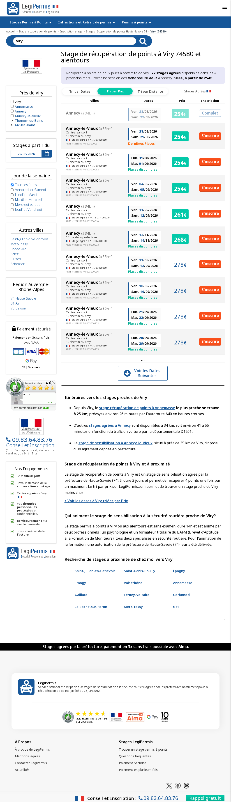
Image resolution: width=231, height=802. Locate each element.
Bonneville (18, 249)
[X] (169, 785)
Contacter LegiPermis (31, 763)
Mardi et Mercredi (28, 199)
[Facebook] (178, 785)
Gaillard (81, 594)
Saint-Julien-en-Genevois (95, 570)
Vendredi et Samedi (30, 189)
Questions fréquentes (135, 756)
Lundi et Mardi (26, 194)
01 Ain (15, 303)
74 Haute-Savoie (23, 298)
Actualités (22, 770)
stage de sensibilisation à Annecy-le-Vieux (115, 442)
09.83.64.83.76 (32, 439)
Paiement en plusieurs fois (138, 770)
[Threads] (186, 785)
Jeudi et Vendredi (28, 209)
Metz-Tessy (133, 606)
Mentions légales (27, 756)
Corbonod (181, 594)
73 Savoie (18, 308)
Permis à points (135, 22)
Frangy (80, 582)
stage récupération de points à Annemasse (137, 407)
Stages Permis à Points (29, 22)
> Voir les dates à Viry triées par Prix (96, 500)
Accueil (10, 31)
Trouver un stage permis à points (143, 749)
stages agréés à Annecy (110, 425)
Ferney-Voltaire (136, 594)
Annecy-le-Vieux (28, 116)
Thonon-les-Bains (29, 120)
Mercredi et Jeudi (28, 204)
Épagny (179, 570)
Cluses (16, 259)
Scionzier (18, 263)
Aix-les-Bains (25, 125)
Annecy (20, 111)
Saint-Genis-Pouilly (139, 570)
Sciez (14, 254)
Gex (176, 606)
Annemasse (182, 582)
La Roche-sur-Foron (91, 606)
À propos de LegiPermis (32, 749)
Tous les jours (26, 184)
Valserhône (133, 582)
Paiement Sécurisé (132, 763)
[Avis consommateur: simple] (31, 394)
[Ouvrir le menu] (224, 8)
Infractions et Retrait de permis (85, 22)
